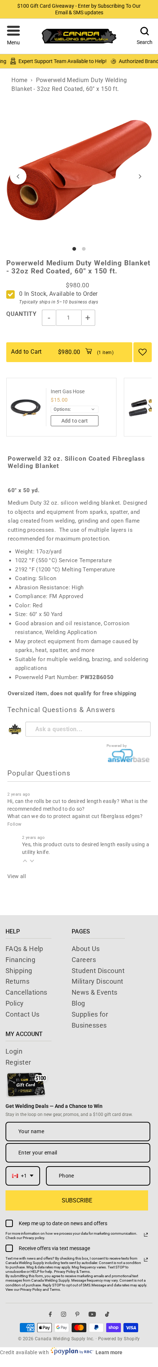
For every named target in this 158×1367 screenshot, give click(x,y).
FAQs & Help (24, 949)
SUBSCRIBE (77, 1200)
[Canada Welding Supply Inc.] (79, 36)
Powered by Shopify (119, 1338)
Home (19, 80)
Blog (78, 1003)
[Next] (140, 176)
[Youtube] (92, 1314)
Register (18, 1062)
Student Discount (98, 970)
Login (14, 1051)
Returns (17, 981)
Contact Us (23, 1014)
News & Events (95, 992)
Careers (84, 959)
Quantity (21, 313)
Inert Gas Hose (68, 391)
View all (16, 876)
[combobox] (23, 1176)
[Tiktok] (107, 1314)
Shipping (19, 970)
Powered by (117, 746)
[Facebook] (50, 1314)
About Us (86, 949)
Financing (20, 959)
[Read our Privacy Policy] (145, 1234)
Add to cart (74, 421)
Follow (14, 824)
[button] (13, 36)
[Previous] (18, 176)
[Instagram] (63, 1314)
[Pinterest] (77, 1314)
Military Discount (97, 981)
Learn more (109, 1352)
